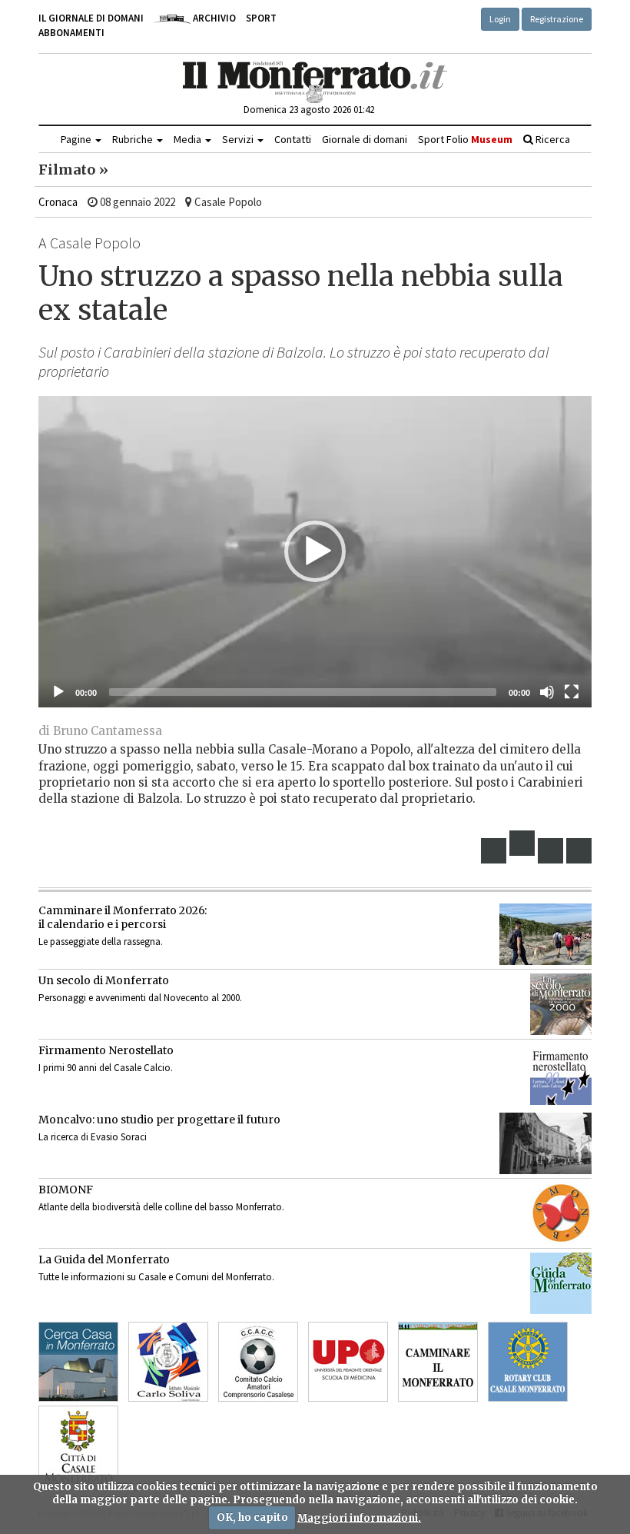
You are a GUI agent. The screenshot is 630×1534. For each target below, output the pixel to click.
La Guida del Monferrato (104, 1259)
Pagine (77, 139)
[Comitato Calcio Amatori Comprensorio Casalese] (258, 1362)
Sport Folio (465, 139)
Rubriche (133, 139)
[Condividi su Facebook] (494, 851)
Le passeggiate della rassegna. (100, 941)
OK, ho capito (252, 1517)
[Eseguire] (58, 692)
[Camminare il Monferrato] (438, 1362)
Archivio (213, 18)
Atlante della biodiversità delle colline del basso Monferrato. (161, 1206)
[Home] (315, 82)
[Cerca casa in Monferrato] (78, 1362)
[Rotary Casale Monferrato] (528, 1362)
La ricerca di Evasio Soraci (92, 1136)
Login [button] (500, 19)
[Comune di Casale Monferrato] (78, 1446)
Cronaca (58, 202)
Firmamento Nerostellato (106, 1050)
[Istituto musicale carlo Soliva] (168, 1362)
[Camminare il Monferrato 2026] (545, 934)
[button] (315, 551)
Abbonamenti (71, 32)
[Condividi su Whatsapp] (579, 851)
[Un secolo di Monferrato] (561, 1004)
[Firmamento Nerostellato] (561, 1074)
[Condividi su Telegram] (550, 851)
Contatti (292, 139)
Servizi (239, 139)
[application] (315, 551)
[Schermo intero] (571, 692)
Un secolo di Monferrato (103, 980)
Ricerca (551, 139)
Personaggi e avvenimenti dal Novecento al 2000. (140, 997)
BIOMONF (65, 1189)
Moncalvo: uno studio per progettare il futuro (159, 1119)
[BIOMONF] (561, 1213)
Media (189, 139)
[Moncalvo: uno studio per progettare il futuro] (545, 1143)
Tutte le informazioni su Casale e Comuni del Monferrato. (156, 1276)
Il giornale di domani (91, 18)
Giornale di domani (364, 139)
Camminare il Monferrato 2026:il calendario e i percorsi (122, 917)
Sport (261, 18)
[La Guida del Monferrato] (561, 1283)
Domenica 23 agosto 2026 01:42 (309, 109)
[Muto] (547, 692)
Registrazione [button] (556, 19)
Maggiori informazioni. (359, 1517)
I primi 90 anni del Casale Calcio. (105, 1067)
